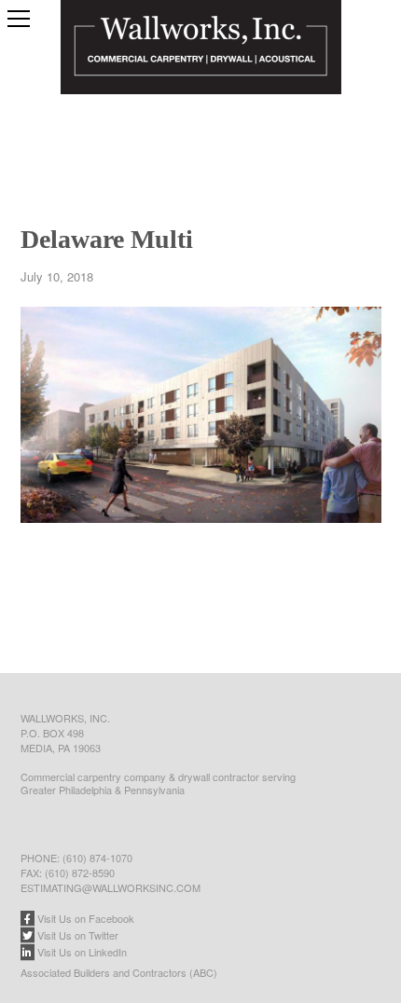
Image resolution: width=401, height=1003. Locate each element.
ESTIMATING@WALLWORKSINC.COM (110, 887)
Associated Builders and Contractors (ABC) (119, 972)
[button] (18, 18)
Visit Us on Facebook (84, 918)
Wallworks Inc (201, 70)
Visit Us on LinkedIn (81, 951)
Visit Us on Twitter (76, 934)
